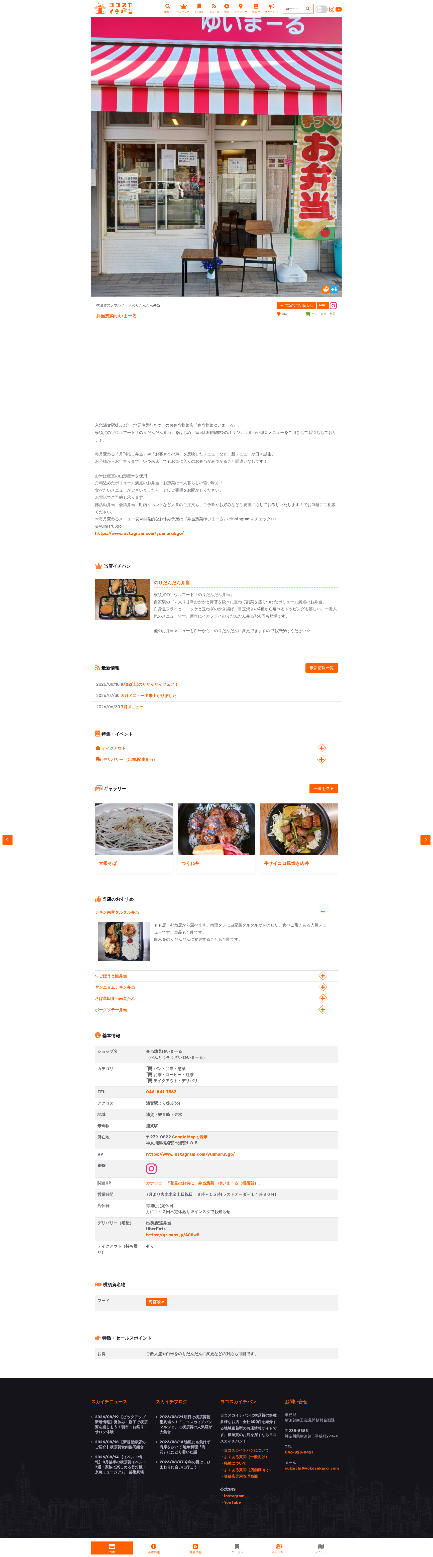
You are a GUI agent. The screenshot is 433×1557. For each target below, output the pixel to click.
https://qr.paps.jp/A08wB (172, 1235)
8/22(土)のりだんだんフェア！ (149, 684)
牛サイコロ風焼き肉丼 (286, 863)
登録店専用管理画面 (241, 1476)
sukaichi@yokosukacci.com (312, 1468)
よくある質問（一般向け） (246, 1457)
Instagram (234, 1496)
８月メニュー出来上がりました (149, 695)
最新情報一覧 (322, 667)
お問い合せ (296, 1401)
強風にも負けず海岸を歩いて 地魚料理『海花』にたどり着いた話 (185, 1447)
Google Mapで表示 (189, 1137)
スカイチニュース (109, 1401)
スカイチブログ (171, 1401)
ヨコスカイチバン (238, 1401)
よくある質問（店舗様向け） (248, 1470)
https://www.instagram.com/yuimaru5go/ (139, 533)
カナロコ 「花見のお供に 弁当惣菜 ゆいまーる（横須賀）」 (204, 1183)
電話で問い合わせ (298, 305)
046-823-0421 (299, 1452)
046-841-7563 (161, 1092)
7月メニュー (132, 706)
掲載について (235, 1463)
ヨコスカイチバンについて (246, 1450)
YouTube (232, 1502)
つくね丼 (190, 863)
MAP (322, 305)
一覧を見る (324, 788)
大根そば (108, 863)
